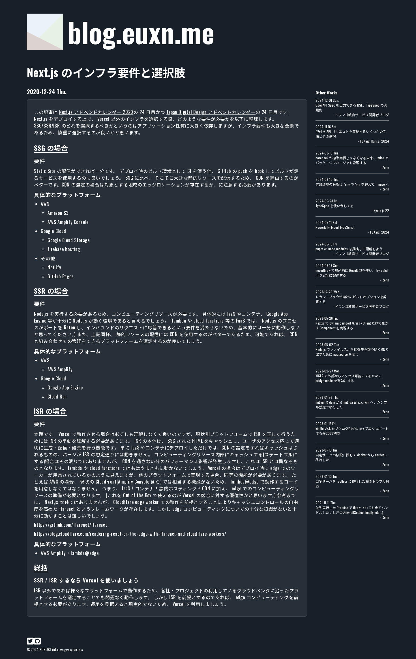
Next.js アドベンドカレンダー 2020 (96, 112)
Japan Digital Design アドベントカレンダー (211, 112)
